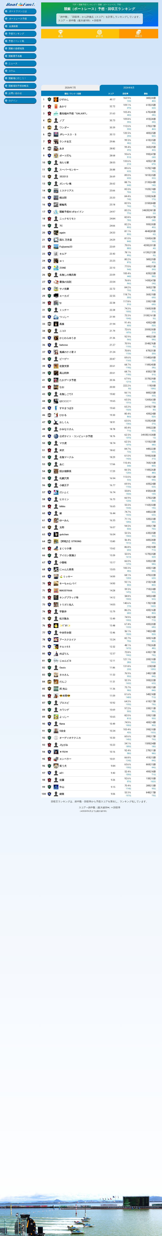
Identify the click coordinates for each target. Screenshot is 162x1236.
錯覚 (61, 794)
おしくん (64, 422)
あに (61, 464)
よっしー (64, 716)
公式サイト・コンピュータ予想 (76, 436)
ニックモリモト (67, 218)
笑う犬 (63, 765)
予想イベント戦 (16, 41)
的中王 (99, 36)
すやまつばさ (66, 408)
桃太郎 (63, 197)
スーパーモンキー (68, 169)
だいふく (64, 492)
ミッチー (64, 310)
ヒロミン (64, 499)
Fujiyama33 (65, 246)
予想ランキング (16, 33)
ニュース (13, 63)
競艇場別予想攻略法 (18, 86)
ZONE (62, 267)
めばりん (64, 653)
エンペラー (65, 759)
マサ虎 (63, 443)
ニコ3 (62, 330)
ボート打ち (65, 155)
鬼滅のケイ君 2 (67, 352)
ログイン (13, 100)
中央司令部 (65, 632)
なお (61, 387)
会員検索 (13, 26)
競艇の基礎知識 (16, 48)
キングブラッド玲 (68, 597)
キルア (63, 253)
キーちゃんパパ (67, 583)
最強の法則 (65, 281)
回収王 (138, 36)
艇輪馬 (63, 204)
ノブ (61, 120)
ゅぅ (61, 260)
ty (60, 302)
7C (61, 225)
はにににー (65, 401)
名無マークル (66, 457)
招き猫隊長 (65, 471)
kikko (62, 506)
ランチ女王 (65, 141)
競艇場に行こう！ (17, 78)
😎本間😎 (64, 695)
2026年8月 (128, 87)
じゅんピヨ (65, 660)
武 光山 (63, 688)
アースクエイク (67, 639)
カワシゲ (64, 709)
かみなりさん (66, 429)
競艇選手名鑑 (15, 56)
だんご (63, 681)
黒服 (61, 324)
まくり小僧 (65, 548)
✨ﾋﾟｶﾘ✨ (65, 625)
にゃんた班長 (66, 569)
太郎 (61, 527)
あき (61, 148)
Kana (62, 723)
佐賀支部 (64, 366)
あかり (63, 106)
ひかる (63, 415)
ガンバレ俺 (65, 183)
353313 (63, 176)
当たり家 (64, 162)
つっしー (64, 316)
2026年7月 (70, 87)
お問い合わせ (15, 93)
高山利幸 (64, 373)
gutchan (64, 534)
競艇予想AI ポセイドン (71, 211)
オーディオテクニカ (70, 737)
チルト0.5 (64, 646)
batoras (63, 345)
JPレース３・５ (68, 134)
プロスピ (64, 702)
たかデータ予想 (67, 380)
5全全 (62, 730)
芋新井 (63, 611)
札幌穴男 (64, 478)
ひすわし (64, 99)
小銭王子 (64, 485)
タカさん (64, 674)
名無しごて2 (66, 394)
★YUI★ (63, 751)
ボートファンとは (18, 11)
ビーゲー (64, 359)
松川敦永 (64, 618)
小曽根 (63, 562)
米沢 (61, 450)
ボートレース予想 (18, 18)
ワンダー (64, 127)
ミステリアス (66, 190)
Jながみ (63, 744)
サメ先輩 (64, 288)
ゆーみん (64, 520)
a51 (61, 773)
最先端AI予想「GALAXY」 (73, 113)
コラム (12, 71)
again (62, 232)
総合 (60, 36)
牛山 (61, 787)
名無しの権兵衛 (67, 274)
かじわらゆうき (67, 338)
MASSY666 (65, 590)
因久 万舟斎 (65, 239)
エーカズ (64, 295)
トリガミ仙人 (66, 604)
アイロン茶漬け (67, 555)
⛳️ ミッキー (66, 576)
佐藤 (61, 779)
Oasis (62, 667)
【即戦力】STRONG (70, 541)
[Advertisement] (99, 60)
